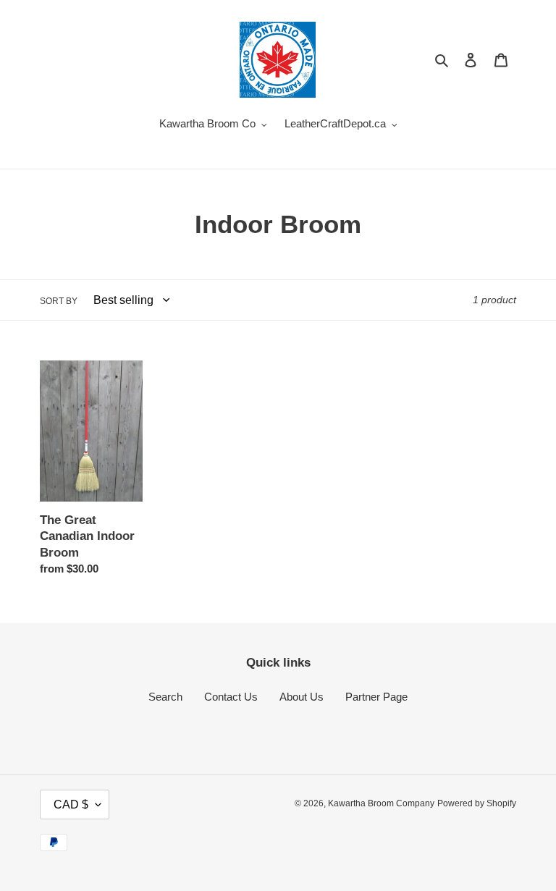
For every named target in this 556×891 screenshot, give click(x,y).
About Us (301, 697)
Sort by (58, 301)
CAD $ (71, 804)
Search (165, 697)
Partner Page (376, 697)
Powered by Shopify (476, 803)
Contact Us (231, 697)
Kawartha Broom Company (381, 803)
